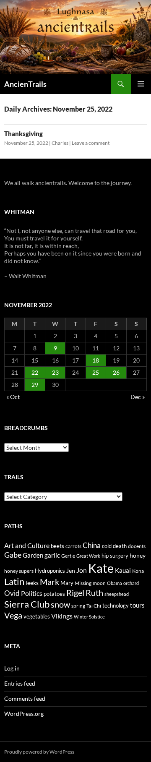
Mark (49, 582)
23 (55, 372)
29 (34, 384)
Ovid (12, 593)
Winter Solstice (89, 616)
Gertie (68, 556)
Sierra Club (26, 604)
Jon (81, 570)
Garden (33, 555)
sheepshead (116, 594)
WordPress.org (24, 713)
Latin (14, 581)
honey (138, 555)
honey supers (19, 571)
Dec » (137, 396)
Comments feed (24, 698)
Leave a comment (90, 143)
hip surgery (115, 555)
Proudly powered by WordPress (39, 752)
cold (107, 546)
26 (116, 372)
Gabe (12, 554)
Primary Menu (141, 84)
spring (78, 605)
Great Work (88, 555)
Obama (114, 583)
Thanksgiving (23, 133)
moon (99, 583)
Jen (70, 570)
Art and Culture (26, 545)
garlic (52, 555)
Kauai (123, 570)
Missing (83, 583)
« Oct (13, 396)
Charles (60, 143)
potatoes (54, 593)
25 (95, 372)
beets (57, 546)
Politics (31, 593)
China (92, 545)
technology (115, 605)
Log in (12, 668)
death (120, 546)
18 (95, 360)
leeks (32, 582)
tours (137, 605)
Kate (101, 568)
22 (34, 372)
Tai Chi (93, 605)
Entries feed (19, 683)
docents (137, 546)
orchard (131, 583)
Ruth (94, 593)
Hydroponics (50, 570)
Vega (13, 615)
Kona (138, 571)
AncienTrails (25, 84)
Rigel (75, 593)
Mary (66, 582)
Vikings (62, 616)
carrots (73, 546)
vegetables (36, 616)
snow (60, 604)
